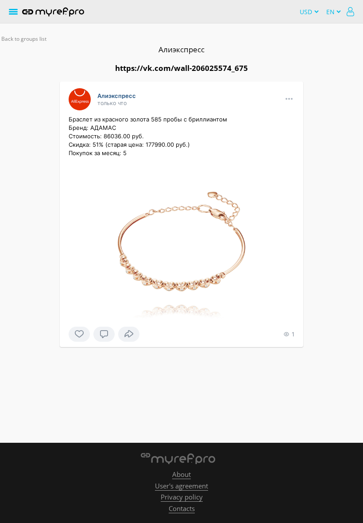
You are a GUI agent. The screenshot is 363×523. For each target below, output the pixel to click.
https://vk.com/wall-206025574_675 (181, 68)
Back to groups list (23, 39)
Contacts (182, 508)
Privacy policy (182, 496)
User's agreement (181, 485)
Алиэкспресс (181, 49)
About (181, 474)
